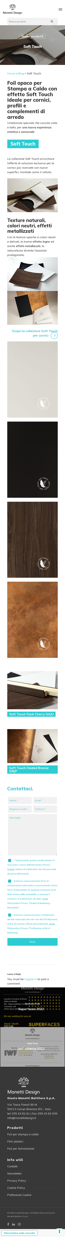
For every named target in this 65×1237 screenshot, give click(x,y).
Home (11, 73)
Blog (21, 73)
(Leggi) (11, 869)
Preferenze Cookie (19, 1195)
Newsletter (14, 1173)
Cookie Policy (16, 1188)
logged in (30, 979)
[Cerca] (52, 21)
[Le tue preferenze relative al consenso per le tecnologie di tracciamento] (59, 1231)
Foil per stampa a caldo (23, 1134)
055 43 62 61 (21, 1113)
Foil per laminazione (20, 1148)
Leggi (45, 898)
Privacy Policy (16, 1180)
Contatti (12, 1166)
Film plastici (15, 1141)
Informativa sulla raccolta (19, 1233)
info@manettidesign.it (21, 1118)
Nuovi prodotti (32, 36)
